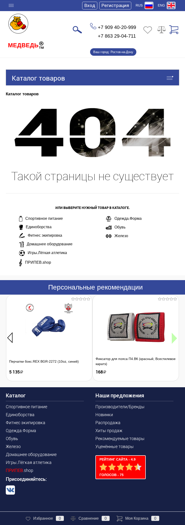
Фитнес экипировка (45, 235)
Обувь (120, 227)
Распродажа (107, 422)
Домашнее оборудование (50, 244)
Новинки (104, 414)
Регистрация (115, 5)
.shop (19, 470)
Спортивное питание (44, 218)
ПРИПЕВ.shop (38, 262)
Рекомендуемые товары (120, 438)
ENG (161, 5)
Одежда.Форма (128, 218)
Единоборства (39, 227)
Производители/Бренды (120, 406)
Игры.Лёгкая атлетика (47, 253)
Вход (89, 5)
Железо (121, 236)
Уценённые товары (114, 446)
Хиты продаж (108, 430)
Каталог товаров (38, 78)
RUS (139, 5)
